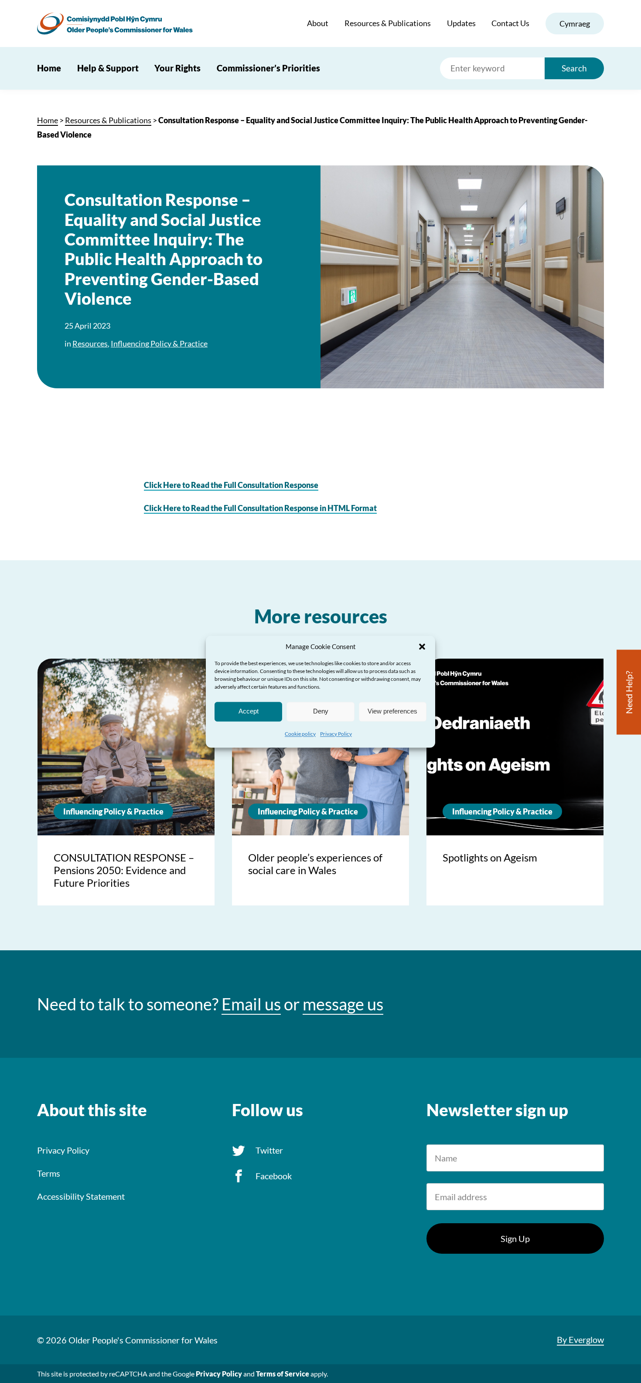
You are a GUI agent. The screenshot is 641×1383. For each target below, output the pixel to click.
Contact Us (510, 23)
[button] (422, 646)
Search (574, 68)
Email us (251, 1004)
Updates (461, 23)
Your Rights (177, 68)
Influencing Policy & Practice (159, 343)
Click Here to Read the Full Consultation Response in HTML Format (260, 508)
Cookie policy (300, 733)
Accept (249, 711)
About (317, 23)
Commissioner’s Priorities (268, 68)
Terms (48, 1173)
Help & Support (108, 68)
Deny (320, 711)
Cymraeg (574, 23)
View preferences (392, 711)
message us (343, 1004)
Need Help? (629, 691)
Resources (90, 343)
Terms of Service (282, 1374)
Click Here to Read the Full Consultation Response (231, 485)
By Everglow (580, 1339)
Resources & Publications (387, 23)
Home (49, 68)
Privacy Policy (336, 733)
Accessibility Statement (81, 1196)
